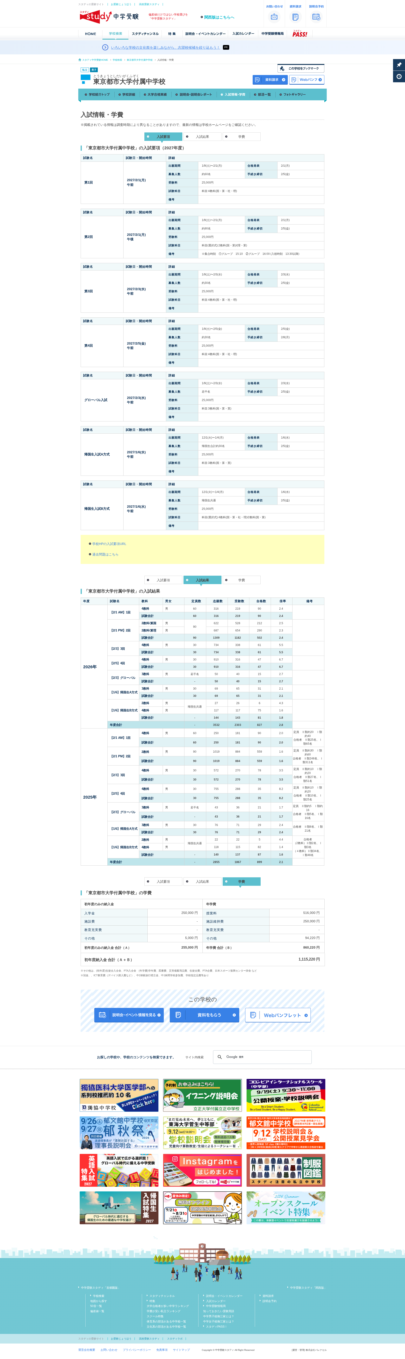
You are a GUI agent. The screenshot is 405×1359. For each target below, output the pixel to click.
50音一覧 (96, 1306)
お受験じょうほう (121, 4)
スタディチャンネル (162, 1296)
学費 (241, 137)
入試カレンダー (216, 1301)
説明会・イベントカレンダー (224, 1296)
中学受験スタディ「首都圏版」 (100, 1287)
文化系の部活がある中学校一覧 (166, 1326)
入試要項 (163, 580)
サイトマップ (181, 1349)
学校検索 (117, 60)
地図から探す (98, 1301)
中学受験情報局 (216, 1306)
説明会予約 (269, 1301)
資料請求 (268, 1296)
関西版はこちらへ (219, 17)
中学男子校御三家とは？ (218, 1316)
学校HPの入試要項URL (109, 544)
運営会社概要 (86, 1349)
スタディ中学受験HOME (95, 60)
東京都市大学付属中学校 (140, 60)
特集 (152, 1301)
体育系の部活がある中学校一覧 (166, 1321)
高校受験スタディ (149, 4)
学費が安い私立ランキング (163, 1311)
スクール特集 (155, 1316)
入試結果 (202, 137)
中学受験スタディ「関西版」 (308, 1287)
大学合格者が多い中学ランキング (168, 1306)
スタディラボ (175, 1338)
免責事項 (162, 1349)
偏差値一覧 (97, 1311)
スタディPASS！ (216, 1326)
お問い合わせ (109, 1349)
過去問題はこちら (105, 554)
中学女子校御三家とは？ (218, 1321)
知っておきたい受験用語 (218, 1311)
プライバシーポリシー (137, 1349)
